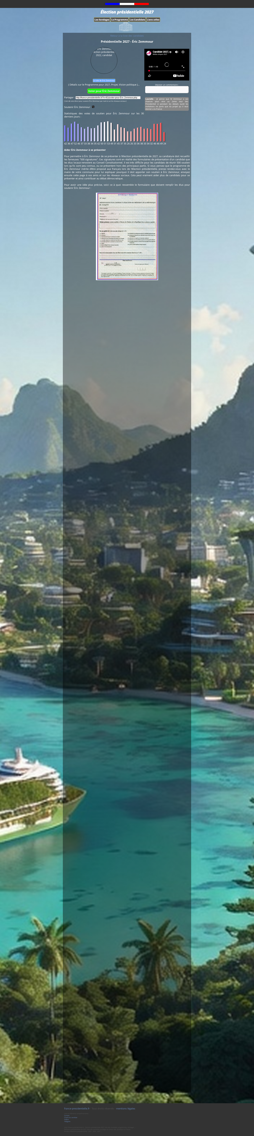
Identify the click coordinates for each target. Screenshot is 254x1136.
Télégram (67, 1121)
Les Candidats (137, 19)
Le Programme (119, 19)
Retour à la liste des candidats (127, 35)
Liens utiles (153, 19)
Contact (66, 1115)
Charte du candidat (70, 1117)
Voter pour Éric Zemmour (104, 91)
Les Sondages (102, 19)
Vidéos (66, 1119)
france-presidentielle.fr (77, 1108)
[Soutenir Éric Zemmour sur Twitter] (93, 107)
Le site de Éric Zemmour (104, 80)
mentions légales (125, 1108)
